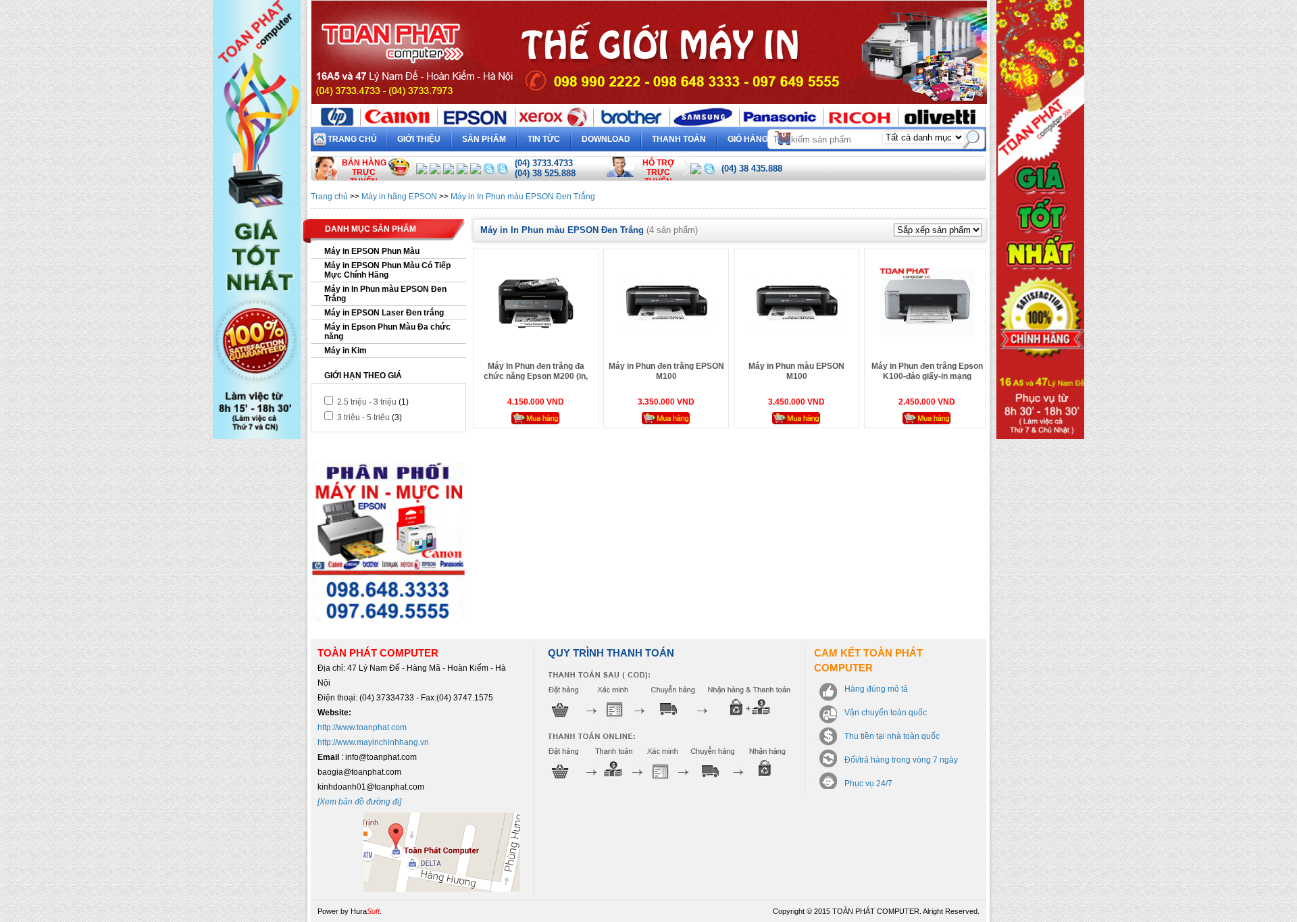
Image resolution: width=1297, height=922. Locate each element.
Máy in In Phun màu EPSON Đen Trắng (523, 196)
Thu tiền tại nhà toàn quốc (892, 736)
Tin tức (544, 139)
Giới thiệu (418, 139)
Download (606, 139)
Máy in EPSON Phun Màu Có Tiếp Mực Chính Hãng (387, 270)
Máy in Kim (345, 350)
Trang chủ (352, 139)
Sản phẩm (484, 139)
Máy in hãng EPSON (399, 196)
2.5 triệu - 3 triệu (366, 402)
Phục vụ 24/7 (868, 783)
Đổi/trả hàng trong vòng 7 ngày (901, 760)
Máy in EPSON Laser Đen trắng (384, 312)
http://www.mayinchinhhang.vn (373, 742)
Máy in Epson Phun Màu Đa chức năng (387, 331)
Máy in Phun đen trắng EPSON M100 (666, 371)
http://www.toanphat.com (362, 727)
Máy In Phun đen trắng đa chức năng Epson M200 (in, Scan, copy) (536, 376)
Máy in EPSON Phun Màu (371, 251)
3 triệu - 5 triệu (362, 417)
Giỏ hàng (757, 137)
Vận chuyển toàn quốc (885, 712)
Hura (365, 911)
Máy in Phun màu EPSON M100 (796, 371)
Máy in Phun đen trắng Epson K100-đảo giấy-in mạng (927, 371)
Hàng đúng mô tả (876, 689)
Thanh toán (679, 139)
